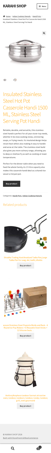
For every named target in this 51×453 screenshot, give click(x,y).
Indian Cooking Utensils (22, 16)
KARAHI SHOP (14, 6)
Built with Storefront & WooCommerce (20, 438)
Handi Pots (37, 16)
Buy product (11, 183)
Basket (33, 446)
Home (8, 16)
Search (13, 448)
